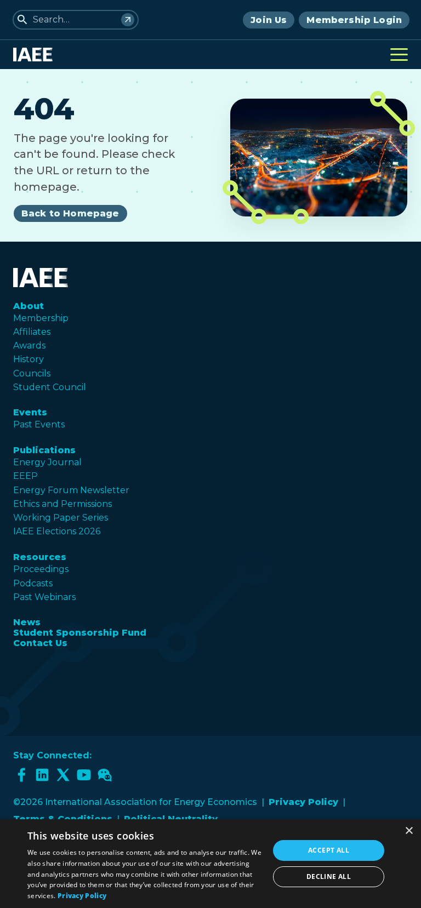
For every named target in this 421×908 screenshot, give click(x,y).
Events (30, 412)
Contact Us (40, 643)
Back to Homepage (70, 213)
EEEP (25, 476)
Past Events (39, 424)
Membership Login (354, 20)
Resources (39, 557)
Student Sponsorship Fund (79, 632)
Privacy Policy (303, 802)
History (28, 359)
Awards (29, 345)
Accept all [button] (328, 850)
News (27, 622)
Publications (44, 450)
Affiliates (31, 332)
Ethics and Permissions (62, 504)
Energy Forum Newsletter (71, 490)
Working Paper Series (60, 517)
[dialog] (210, 863)
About (28, 306)
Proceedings (41, 569)
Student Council (49, 387)
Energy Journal (47, 462)
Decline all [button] (328, 876)
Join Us (269, 20)
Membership (41, 318)
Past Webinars (44, 597)
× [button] (409, 831)
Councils (31, 373)
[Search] (127, 19)
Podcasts (33, 583)
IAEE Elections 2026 (56, 531)
